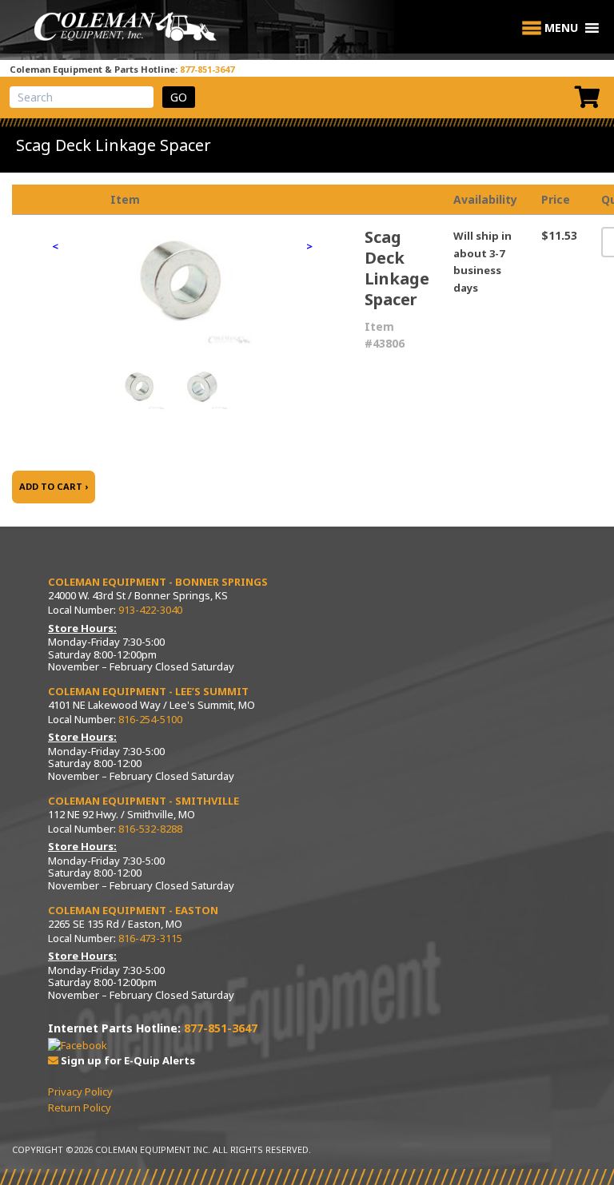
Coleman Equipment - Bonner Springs (158, 582)
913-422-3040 (150, 609)
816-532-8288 (150, 828)
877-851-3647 (207, 69)
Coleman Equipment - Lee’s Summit (148, 691)
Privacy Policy (80, 1091)
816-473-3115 (150, 938)
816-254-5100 (150, 719)
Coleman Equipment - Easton (133, 910)
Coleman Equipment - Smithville (143, 800)
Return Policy (79, 1107)
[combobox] (82, 97)
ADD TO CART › (53, 486)
